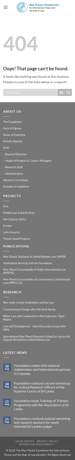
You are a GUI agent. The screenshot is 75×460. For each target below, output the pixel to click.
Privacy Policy (48, 441)
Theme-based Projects (16, 238)
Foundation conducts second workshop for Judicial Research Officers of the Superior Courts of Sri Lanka (42, 387)
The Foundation (12, 122)
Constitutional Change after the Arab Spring (29, 309)
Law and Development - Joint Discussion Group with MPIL (34, 328)
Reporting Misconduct (36, 444)
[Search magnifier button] (68, 92)
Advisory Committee (15, 180)
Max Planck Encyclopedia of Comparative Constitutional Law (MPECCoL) (36, 281)
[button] (5, 7)
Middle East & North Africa (19, 212)
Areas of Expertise (14, 134)
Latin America (11, 232)
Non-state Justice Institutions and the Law (28, 302)
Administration (14, 173)
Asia (5, 206)
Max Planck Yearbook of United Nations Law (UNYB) (34, 256)
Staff (6, 147)
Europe (7, 225)
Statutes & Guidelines (16, 186)
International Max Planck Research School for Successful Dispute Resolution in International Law (36, 338)
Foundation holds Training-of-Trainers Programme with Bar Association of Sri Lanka (41, 405)
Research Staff (13, 167)
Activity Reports (12, 141)
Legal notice (25, 441)
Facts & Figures (12, 128)
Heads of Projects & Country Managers (28, 160)
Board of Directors (16, 154)
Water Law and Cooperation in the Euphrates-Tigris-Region (34, 317)
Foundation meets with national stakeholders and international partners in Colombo (42, 369)
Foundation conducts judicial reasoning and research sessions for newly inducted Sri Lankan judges (42, 422)
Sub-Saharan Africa (14, 219)
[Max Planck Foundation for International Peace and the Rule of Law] (37, 7)
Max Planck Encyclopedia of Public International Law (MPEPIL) (34, 271)
